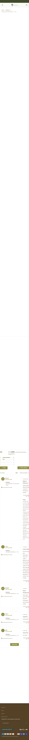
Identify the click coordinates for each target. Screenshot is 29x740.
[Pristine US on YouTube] (26, 729)
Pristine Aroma (15, 736)
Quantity (3, 296)
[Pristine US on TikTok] (25, 729)
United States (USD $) (7, 729)
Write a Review (24, 468)
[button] (14, 308)
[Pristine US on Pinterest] (21, 729)
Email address (5, 721)
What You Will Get (6, 277)
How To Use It (5, 283)
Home (2, 10)
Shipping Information (6, 286)
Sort (17, 473)
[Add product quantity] (2, 299)
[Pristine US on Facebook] (20, 729)
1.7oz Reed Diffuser (7, 292)
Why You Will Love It (7, 280)
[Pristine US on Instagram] (23, 729)
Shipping (10, 314)
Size (2, 289)
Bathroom (8, 10)
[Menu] (2, 5)
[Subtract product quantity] (8, 299)
